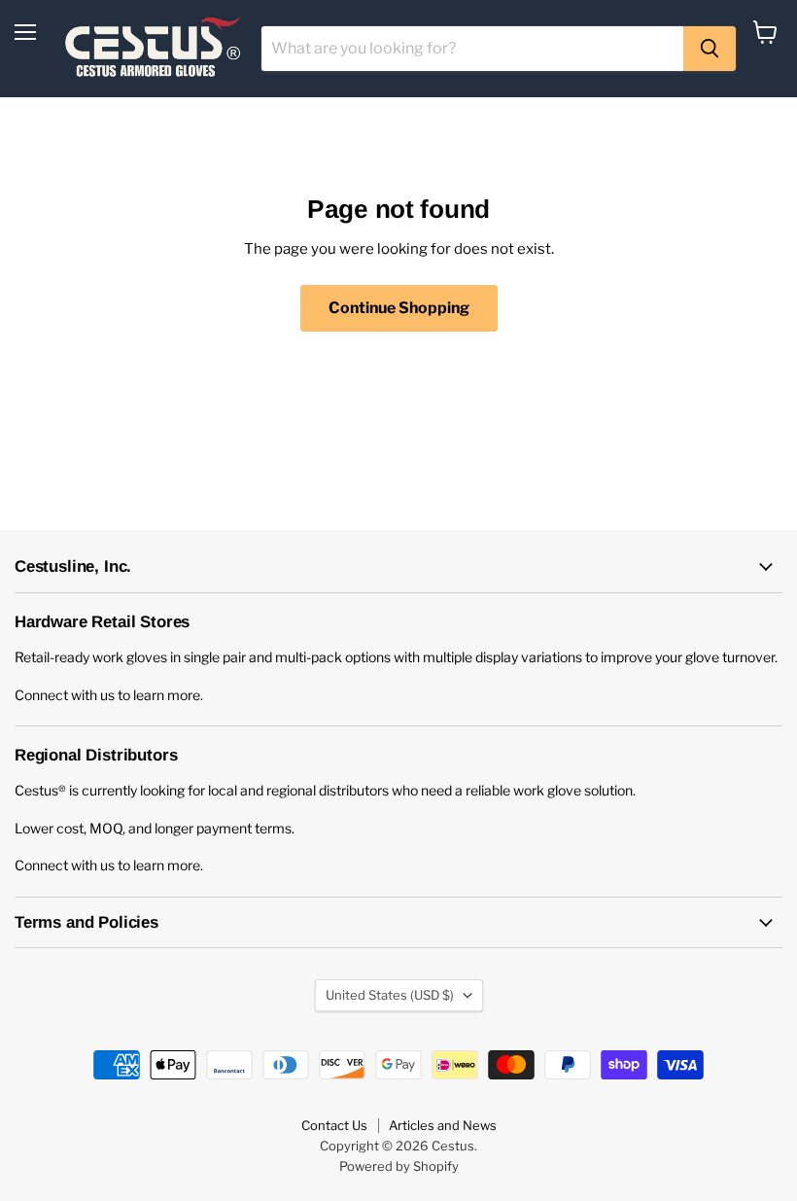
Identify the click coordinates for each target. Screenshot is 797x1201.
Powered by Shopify (399, 1166)
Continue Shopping (399, 308)
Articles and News (443, 1125)
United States (390, 995)
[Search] (709, 48)
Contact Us (334, 1125)
